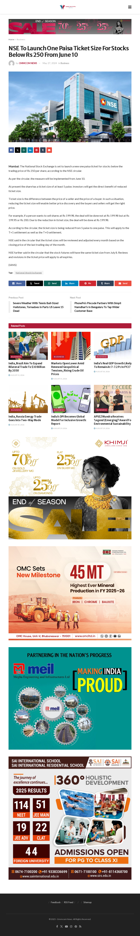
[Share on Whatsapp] (24, 150)
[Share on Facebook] (11, 150)
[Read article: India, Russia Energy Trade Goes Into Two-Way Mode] (28, 399)
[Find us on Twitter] (61, 926)
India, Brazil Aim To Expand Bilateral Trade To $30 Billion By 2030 (27, 367)
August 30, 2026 (102, 371)
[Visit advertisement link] (70, 29)
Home (11, 39)
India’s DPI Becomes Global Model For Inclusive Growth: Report (68, 420)
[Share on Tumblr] (43, 150)
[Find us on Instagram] (71, 926)
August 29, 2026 (60, 428)
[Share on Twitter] (17, 150)
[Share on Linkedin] (30, 150)
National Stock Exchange (29, 272)
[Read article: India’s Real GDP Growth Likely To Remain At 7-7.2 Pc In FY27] (113, 346)
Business (21, 39)
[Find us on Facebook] (57, 926)
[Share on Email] (49, 150)
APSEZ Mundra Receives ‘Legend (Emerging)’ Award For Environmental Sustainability (113, 420)
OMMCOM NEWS (28, 63)
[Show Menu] (129, 7)
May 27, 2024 (50, 63)
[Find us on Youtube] (66, 926)
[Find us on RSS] (80, 926)
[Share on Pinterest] (36, 150)
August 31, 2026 (17, 375)
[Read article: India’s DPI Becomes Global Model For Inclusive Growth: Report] (70, 399)
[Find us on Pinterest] (76, 926)
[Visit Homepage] (67, 7)
